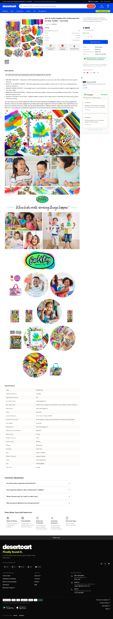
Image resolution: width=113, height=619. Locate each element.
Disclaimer (106, 606)
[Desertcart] (9, 6)
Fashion (28, 11)
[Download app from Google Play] (8, 607)
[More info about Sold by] (103, 47)
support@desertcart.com (82, 586)
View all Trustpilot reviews (95, 130)
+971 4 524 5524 (79, 592)
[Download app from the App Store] (21, 607)
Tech (12, 11)
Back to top (56, 537)
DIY (34, 11)
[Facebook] (108, 563)
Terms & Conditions (103, 600)
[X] (105, 563)
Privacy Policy (105, 603)
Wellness (5, 11)
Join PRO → (86, 88)
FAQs (107, 609)
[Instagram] (101, 563)
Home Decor (19, 11)
